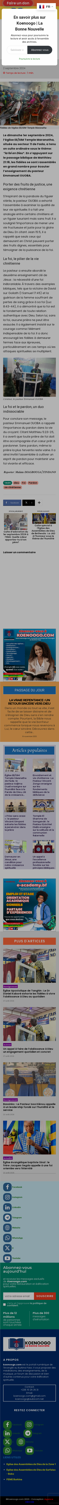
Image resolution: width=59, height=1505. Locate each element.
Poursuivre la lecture (29, 58)
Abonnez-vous (39, 49)
